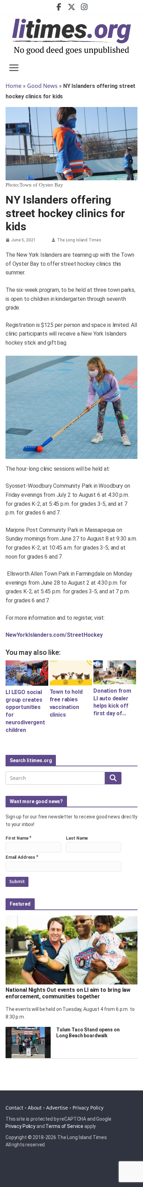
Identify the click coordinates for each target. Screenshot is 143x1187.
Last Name (77, 838)
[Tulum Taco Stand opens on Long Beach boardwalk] (28, 1042)
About (35, 1107)
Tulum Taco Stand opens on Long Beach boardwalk (88, 1032)
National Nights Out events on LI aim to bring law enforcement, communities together (68, 993)
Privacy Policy (88, 1107)
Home (14, 86)
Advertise (57, 1107)
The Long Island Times (79, 240)
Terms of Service (64, 1126)
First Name (17, 838)
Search (113, 778)
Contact (14, 1107)
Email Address (20, 857)
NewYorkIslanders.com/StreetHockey (54, 635)
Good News (42, 86)
